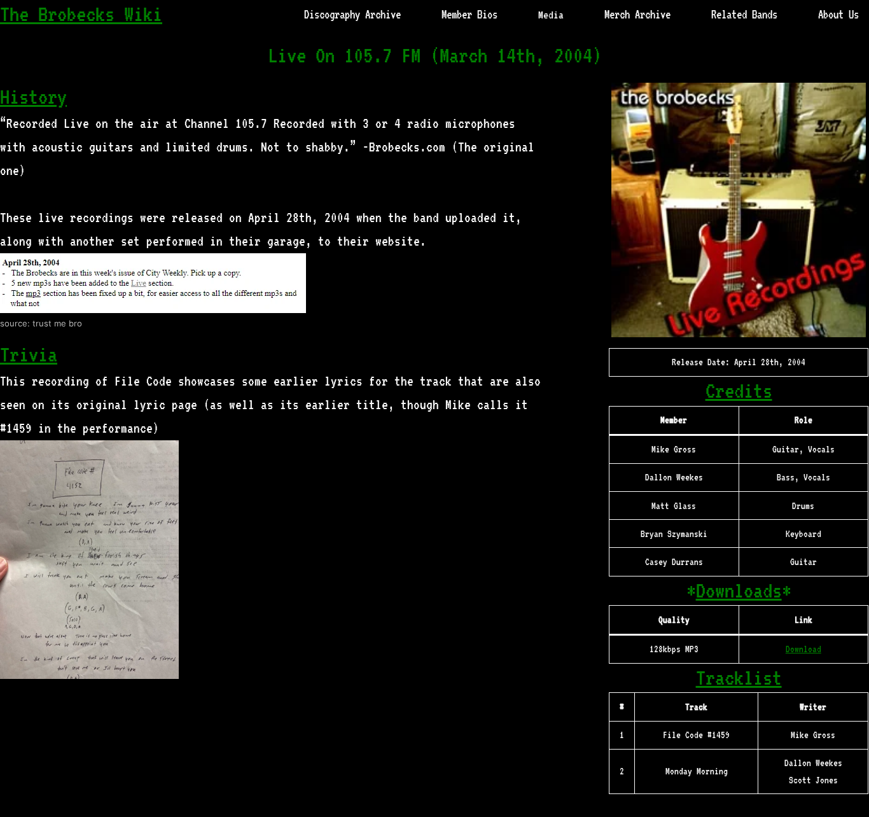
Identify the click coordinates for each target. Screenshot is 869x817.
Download (803, 648)
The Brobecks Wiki (81, 14)
